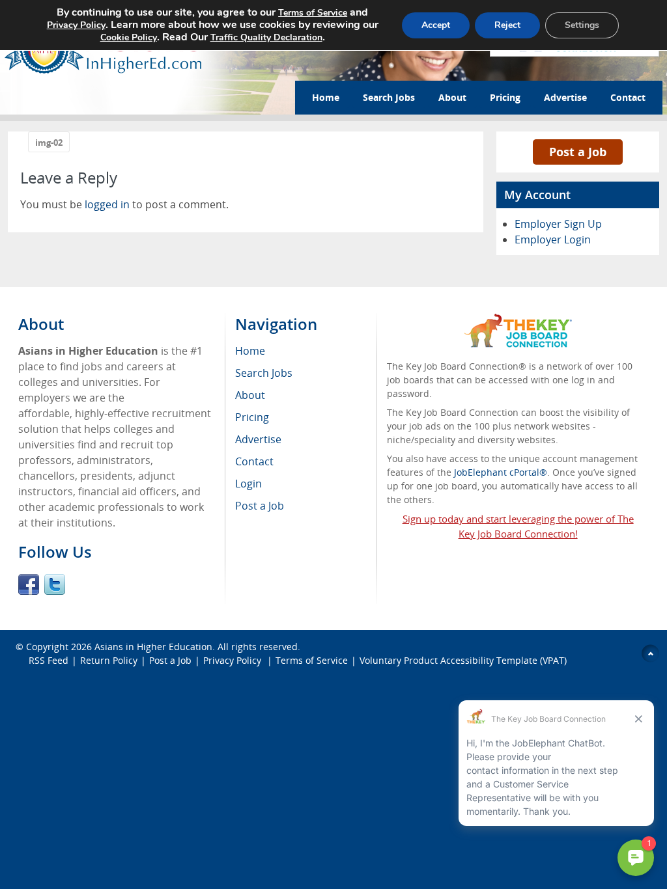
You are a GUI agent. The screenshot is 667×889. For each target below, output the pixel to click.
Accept (435, 25)
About (452, 97)
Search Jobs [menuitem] (263, 373)
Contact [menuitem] (254, 461)
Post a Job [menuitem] (259, 506)
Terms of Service (312, 660)
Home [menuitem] (250, 351)
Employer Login (553, 239)
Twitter (54, 584)
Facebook (28, 584)
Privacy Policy (233, 660)
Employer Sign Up (558, 224)
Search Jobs (389, 97)
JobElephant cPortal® (500, 472)
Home (325, 97)
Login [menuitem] (248, 483)
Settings (582, 25)
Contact (628, 97)
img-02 (49, 142)
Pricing (505, 97)
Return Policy (108, 660)
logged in (107, 204)
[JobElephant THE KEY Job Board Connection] (518, 320)
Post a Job (577, 151)
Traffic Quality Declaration (266, 37)
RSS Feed (48, 660)
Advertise (565, 97)
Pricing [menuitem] (252, 417)
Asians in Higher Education (153, 646)
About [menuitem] (250, 395)
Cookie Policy (128, 37)
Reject (507, 25)
